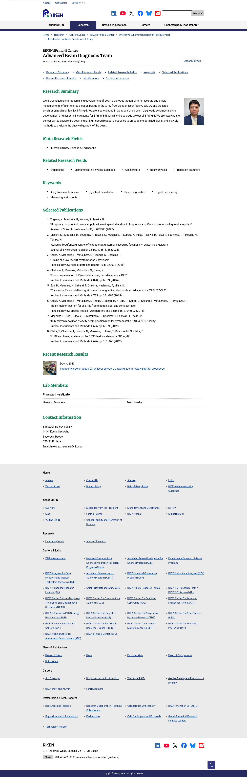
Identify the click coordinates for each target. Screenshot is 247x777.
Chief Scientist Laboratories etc (103, 588)
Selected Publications (175, 72)
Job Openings (52, 678)
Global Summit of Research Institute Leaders (182, 718)
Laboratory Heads (54, 541)
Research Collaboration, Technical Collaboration (104, 708)
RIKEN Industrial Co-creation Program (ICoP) (142, 575)
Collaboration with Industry (141, 705)
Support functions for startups (61, 716)
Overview (50, 508)
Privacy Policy (93, 486)
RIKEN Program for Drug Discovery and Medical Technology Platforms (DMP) (60, 577)
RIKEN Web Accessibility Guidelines (180, 488)
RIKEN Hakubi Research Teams (143, 588)
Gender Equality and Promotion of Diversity (104, 522)
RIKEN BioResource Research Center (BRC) (60, 625)
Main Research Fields (88, 72)
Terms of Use (52, 486)
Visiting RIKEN (52, 520)
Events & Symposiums (180, 655)
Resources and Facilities (58, 705)
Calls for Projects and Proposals (144, 716)
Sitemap (131, 480)
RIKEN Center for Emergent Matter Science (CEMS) (141, 625)
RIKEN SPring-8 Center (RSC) (101, 634)
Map (47, 514)
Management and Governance (143, 508)
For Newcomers (94, 689)
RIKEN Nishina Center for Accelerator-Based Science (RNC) (63, 636)
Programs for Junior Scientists (102, 678)
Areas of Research (96, 541)
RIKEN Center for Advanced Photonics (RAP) (182, 625)
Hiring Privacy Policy (137, 486)
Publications (51, 661)
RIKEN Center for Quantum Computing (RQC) (141, 600)
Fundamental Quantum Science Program (185, 560)
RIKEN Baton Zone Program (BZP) (186, 573)
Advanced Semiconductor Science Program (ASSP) (100, 575)
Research (59, 34)
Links (171, 480)
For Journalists (135, 655)
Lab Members (91, 78)
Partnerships (93, 716)
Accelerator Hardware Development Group (70, 39)
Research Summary (57, 72)
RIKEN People (134, 514)
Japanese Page (192, 61)
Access (47, 3)
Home (46, 34)
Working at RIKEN (136, 678)
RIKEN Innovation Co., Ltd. (181, 705)
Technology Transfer (56, 726)
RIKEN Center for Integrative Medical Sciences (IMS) (101, 615)
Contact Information (117, 78)
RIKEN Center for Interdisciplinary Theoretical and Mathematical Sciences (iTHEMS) (62, 602)
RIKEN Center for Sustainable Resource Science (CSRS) (101, 625)
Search (196, 13)
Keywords (149, 72)
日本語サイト (79, 3)
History (172, 508)
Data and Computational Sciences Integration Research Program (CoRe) (102, 563)
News (89, 655)
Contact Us (61, 3)
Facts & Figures (94, 514)
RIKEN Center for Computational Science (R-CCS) (103, 600)
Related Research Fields (122, 72)
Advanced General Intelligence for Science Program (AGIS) (145, 560)
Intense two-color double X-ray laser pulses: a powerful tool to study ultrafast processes (112, 368)
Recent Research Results (61, 78)
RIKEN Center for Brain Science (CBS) (184, 615)
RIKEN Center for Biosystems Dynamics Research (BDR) (142, 615)
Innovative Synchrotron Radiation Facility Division (145, 34)
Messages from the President (102, 508)
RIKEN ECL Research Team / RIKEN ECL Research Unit (183, 590)
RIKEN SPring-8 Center (102, 34)
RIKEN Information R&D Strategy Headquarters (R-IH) (62, 615)
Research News (53, 655)
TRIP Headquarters (55, 558)
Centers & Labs (77, 34)
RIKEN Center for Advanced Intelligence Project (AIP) (182, 600)
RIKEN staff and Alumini (58, 689)
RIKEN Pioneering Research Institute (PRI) (59, 590)
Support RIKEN (176, 514)
